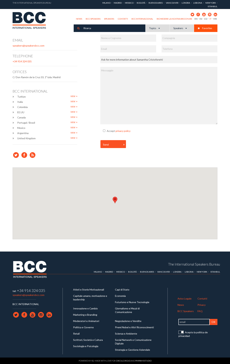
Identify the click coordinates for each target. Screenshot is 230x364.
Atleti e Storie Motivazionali (88, 289)
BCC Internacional (142, 18)
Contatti (123, 18)
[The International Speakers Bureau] (31, 21)
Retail (76, 333)
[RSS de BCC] (32, 154)
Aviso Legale (185, 298)
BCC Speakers (93, 18)
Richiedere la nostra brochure (174, 18)
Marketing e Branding (85, 314)
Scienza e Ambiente (126, 333)
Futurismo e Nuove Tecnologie (132, 302)
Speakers (109, 18)
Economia (120, 295)
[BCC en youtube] (204, 14)
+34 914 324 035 (22, 61)
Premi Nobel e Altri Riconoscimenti (134, 327)
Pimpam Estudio (143, 361)
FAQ (200, 311)
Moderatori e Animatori (86, 320)
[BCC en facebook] (198, 14)
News (79, 18)
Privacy (201, 304)
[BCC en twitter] (192, 14)
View (73, 96)
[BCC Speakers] (30, 269)
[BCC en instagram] (210, 14)
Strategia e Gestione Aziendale (132, 349)
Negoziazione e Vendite (128, 320)
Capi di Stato (122, 289)
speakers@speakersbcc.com (28, 45)
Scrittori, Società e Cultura (88, 339)
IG (93, 361)
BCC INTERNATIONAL (26, 304)
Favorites (207, 28)
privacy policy (123, 130)
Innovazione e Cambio (85, 308)
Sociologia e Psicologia (85, 346)
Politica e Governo (83, 327)
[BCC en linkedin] (215, 14)
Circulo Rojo (123, 361)
